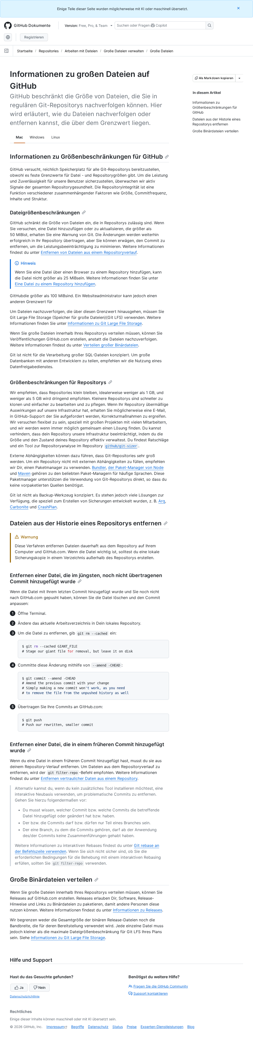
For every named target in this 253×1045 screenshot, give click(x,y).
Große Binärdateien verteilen (51, 879)
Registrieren (34, 37)
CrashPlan (47, 506)
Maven (24, 473)
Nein (41, 987)
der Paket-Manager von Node (136, 467)
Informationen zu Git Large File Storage (105, 323)
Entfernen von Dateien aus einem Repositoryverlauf (89, 252)
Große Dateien (161, 51)
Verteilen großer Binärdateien (110, 345)
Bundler (99, 467)
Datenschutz (98, 1027)
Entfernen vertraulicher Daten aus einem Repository (89, 778)
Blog (190, 1027)
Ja (21, 987)
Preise (132, 1027)
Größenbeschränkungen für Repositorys (58, 382)
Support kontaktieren (150, 993)
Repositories (49, 51)
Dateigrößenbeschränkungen (45, 213)
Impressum (55, 1027)
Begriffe (77, 1027)
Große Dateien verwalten (124, 51)
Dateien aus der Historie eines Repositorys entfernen (86, 523)
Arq (161, 500)
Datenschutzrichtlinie (25, 996)
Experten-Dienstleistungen (162, 1027)
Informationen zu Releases (137, 910)
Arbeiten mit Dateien (81, 51)
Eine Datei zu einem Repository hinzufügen (55, 283)
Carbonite (19, 506)
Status (117, 1027)
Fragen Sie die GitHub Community (160, 986)
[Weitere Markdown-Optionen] (239, 78)
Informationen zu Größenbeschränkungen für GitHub (86, 156)
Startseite (25, 51)
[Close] (239, 8)
